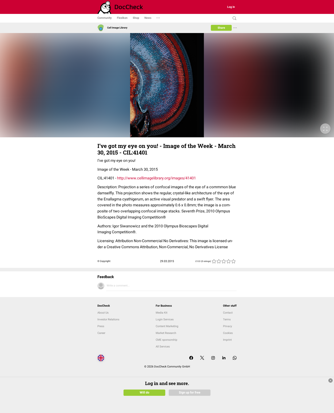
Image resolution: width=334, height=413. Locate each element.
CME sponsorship (166, 339)
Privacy (227, 326)
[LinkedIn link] (224, 358)
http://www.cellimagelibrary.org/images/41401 (156, 178)
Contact (228, 312)
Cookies (228, 333)
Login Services (165, 319)
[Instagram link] (213, 358)
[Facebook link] (191, 358)
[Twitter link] (202, 358)
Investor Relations (108, 319)
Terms (227, 319)
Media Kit (161, 312)
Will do (144, 392)
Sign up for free (189, 392)
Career (101, 333)
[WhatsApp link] (235, 358)
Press (100, 326)
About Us (103, 312)
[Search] (234, 18)
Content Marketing (167, 326)
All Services (163, 346)
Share (221, 27)
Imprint (227, 339)
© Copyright (103, 261)
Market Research (166, 333)
